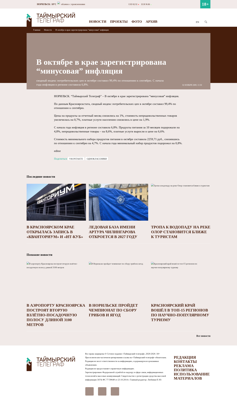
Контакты (185, 361)
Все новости (203, 336)
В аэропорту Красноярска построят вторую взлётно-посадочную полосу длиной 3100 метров (56, 315)
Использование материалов (192, 376)
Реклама (184, 366)
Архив (151, 22)
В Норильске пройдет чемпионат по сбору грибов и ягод (113, 310)
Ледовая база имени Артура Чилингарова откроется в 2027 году (113, 232)
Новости (97, 22)
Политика (185, 370)
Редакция (185, 357)
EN (197, 22)
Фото (137, 22)
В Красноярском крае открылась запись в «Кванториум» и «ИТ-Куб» (55, 232)
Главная (37, 30)
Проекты (119, 22)
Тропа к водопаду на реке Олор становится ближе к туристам (180, 232)
